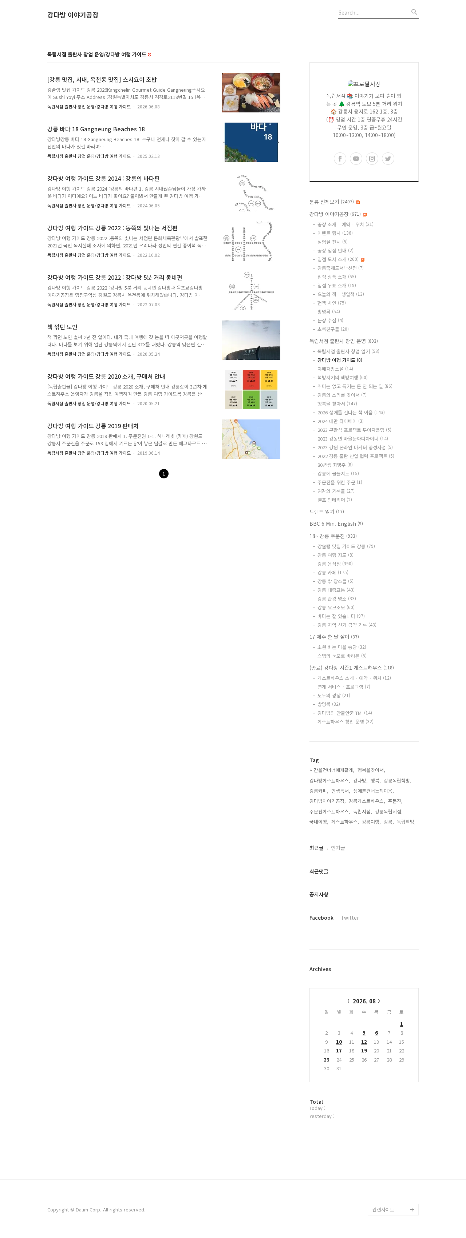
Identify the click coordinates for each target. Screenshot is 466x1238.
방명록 (328, 311)
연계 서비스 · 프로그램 (343, 686)
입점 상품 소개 (336, 276)
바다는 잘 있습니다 (341, 616)
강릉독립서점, (389, 811)
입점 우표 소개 (336, 285)
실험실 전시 (332, 241)
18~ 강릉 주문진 (333, 536)
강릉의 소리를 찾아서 (342, 394)
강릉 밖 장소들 (335, 581)
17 (339, 1050)
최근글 (316, 847)
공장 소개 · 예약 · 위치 (345, 224)
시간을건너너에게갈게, (332, 770)
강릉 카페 (332, 572)
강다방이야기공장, (327, 800)
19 (364, 1050)
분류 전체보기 (331, 201)
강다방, (360, 780)
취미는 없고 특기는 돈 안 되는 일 (354, 386)
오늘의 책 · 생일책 (340, 294)
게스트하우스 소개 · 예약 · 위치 (354, 677)
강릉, (389, 821)
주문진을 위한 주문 (339, 482)
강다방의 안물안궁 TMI (344, 712)
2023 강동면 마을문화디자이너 (352, 438)
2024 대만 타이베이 (340, 421)
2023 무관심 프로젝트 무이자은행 (354, 429)
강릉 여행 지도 (335, 555)
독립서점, (362, 811)
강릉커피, (318, 790)
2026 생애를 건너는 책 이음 (351, 412)
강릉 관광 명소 (336, 598)
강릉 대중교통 (336, 589)
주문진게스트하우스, (329, 811)
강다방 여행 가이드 (339, 360)
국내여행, (318, 821)
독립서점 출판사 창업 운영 (343, 341)
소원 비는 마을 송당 (341, 647)
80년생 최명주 (335, 464)
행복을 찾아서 (337, 403)
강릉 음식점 (335, 563)
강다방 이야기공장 (73, 15)
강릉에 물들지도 (338, 473)
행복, (376, 780)
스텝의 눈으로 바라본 (342, 655)
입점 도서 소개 (338, 259)
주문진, (395, 800)
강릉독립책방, (397, 780)
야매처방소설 (335, 368)
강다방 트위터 (386, 1197)
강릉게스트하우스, (367, 800)
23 (326, 1059)
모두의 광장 (333, 695)
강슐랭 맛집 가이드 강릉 (346, 546)
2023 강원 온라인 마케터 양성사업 (355, 447)
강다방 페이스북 (389, 1186)
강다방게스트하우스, (329, 780)
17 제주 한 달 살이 (334, 636)
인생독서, (340, 790)
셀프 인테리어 (334, 499)
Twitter (350, 917)
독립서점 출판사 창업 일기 (348, 351)
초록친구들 (333, 329)
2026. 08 (364, 1001)
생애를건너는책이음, (373, 790)
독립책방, (406, 821)
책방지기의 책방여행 (342, 377)
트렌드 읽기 (326, 511)
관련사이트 (383, 1209)
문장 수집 (330, 320)
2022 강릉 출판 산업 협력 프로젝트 (355, 456)
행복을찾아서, (371, 770)
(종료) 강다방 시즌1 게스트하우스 (351, 667)
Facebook (321, 917)
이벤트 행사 (335, 233)
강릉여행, (371, 821)
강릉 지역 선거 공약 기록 (346, 624)
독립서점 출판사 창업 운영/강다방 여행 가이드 (89, 106)
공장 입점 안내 (335, 250)
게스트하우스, (345, 821)
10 (339, 1041)
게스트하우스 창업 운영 (345, 721)
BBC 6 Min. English (336, 523)
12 (364, 1041)
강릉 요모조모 (336, 607)
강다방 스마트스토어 (393, 1174)
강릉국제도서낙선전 (340, 267)
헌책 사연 (331, 302)
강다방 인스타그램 (391, 1162)
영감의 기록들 (336, 490)
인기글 (338, 847)
